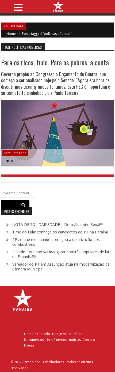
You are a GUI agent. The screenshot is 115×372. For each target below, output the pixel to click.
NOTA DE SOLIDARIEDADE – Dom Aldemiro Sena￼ (57, 224)
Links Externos (56, 339)
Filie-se (29, 345)
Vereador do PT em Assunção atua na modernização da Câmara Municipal (61, 266)
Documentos (34, 339)
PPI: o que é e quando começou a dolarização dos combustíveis (56, 242)
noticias (75, 339)
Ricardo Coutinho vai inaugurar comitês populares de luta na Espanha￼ (62, 254)
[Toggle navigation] (18, 5)
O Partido (42, 334)
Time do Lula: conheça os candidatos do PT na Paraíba (60, 232)
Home (28, 334)
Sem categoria (15, 153)
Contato (89, 339)
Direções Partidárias (67, 334)
